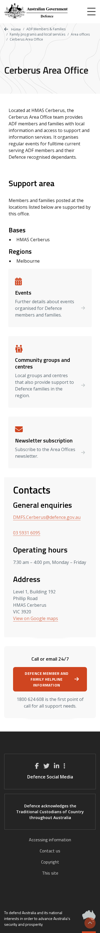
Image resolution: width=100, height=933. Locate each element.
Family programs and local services (37, 34)
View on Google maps (35, 618)
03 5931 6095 (26, 533)
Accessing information (50, 839)
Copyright (50, 862)
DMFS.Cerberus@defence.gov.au (47, 517)
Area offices (80, 34)
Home (15, 29)
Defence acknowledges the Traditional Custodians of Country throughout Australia (50, 811)
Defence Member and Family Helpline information (46, 679)
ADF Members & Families (46, 29)
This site (50, 873)
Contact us (50, 850)
